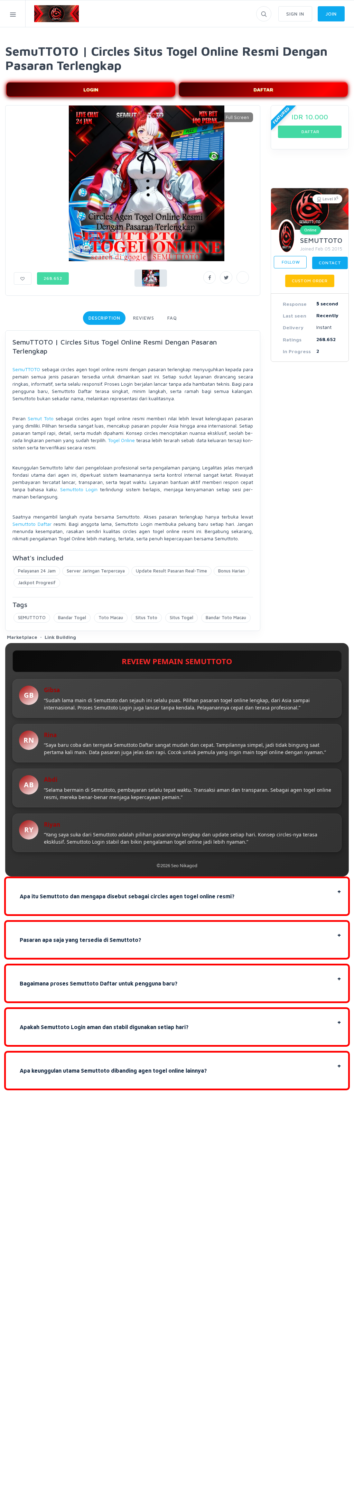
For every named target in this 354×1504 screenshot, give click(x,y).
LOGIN (90, 89)
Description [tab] (104, 318)
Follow (290, 262)
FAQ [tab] (172, 318)
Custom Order (310, 280)
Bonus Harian (231, 571)
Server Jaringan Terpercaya (96, 571)
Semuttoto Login (78, 489)
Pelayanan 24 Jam (37, 571)
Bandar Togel (72, 617)
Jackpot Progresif (37, 582)
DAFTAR (263, 89)
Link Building (60, 637)
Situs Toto (146, 617)
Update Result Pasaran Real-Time (171, 571)
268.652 (53, 278)
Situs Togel (181, 617)
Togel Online (121, 440)
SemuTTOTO (26, 369)
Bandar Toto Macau (226, 617)
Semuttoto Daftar (32, 524)
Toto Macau (111, 617)
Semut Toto (41, 418)
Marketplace (22, 637)
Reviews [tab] (143, 318)
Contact (330, 262)
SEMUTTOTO (32, 617)
